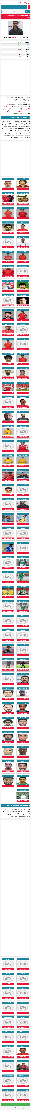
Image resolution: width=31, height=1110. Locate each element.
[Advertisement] (15, 77)
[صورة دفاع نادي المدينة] (8, 1040)
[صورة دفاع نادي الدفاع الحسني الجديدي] (22, 967)
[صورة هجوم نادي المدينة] (22, 1040)
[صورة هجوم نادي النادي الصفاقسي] (22, 1025)
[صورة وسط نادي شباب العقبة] (22, 982)
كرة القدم (23, 2)
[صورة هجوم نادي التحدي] (8, 1098)
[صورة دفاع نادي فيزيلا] (8, 1025)
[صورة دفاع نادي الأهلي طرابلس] (22, 1069)
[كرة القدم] (28, 7)
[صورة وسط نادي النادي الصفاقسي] (8, 1011)
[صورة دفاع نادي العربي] (22, 376)
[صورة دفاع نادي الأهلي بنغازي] (22, 1098)
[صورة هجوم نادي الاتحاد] (8, 996)
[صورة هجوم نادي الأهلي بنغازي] (8, 1083)
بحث (27, 11)
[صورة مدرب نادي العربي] (22, 478)
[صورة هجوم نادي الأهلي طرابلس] (8, 982)
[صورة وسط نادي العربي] (22, 245)
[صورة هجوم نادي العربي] (22, 187)
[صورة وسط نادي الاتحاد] (22, 1011)
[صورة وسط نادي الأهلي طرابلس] (8, 967)
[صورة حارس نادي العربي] (8, 434)
